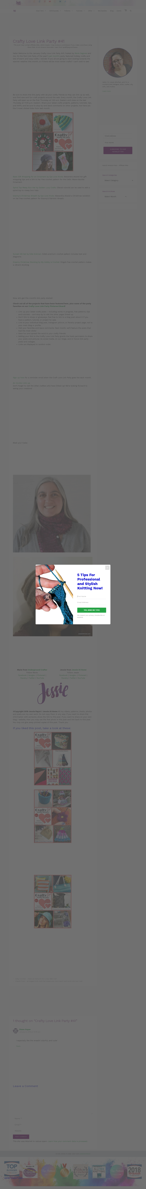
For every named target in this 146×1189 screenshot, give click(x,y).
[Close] (107, 568)
